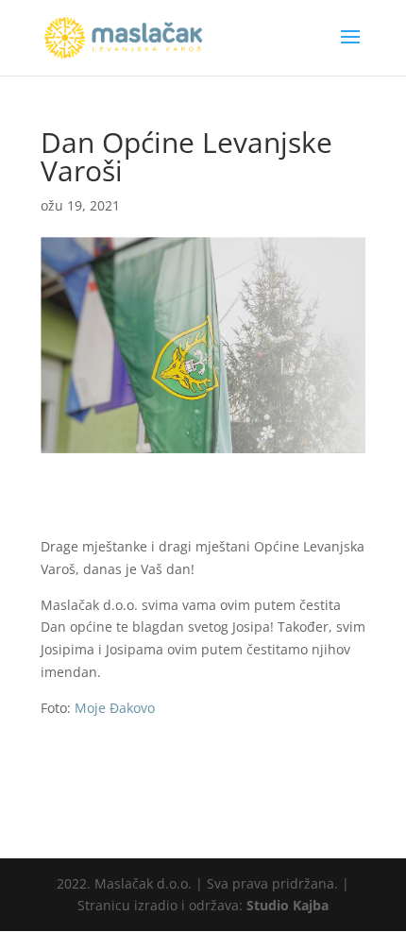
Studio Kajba (287, 905)
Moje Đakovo (115, 708)
